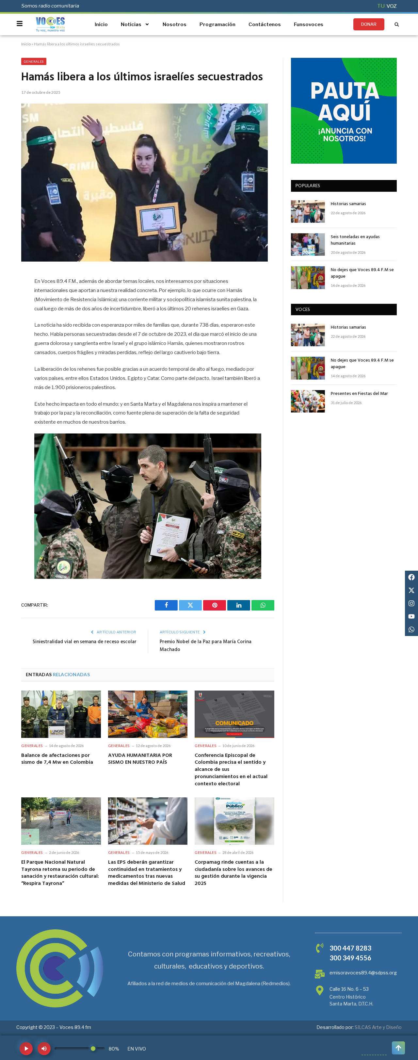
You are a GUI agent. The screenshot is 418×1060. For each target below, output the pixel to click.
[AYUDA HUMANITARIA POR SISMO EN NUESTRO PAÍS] (148, 714)
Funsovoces (308, 24)
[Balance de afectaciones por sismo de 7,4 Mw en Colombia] (61, 714)
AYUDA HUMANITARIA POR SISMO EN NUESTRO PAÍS (140, 759)
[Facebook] (411, 577)
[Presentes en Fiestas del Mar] (308, 401)
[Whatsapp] (411, 629)
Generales (34, 61)
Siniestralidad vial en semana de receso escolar (85, 642)
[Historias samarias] (308, 211)
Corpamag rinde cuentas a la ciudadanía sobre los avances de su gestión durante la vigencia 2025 (233, 873)
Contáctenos (265, 24)
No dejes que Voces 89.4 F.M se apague (362, 273)
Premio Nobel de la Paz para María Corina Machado (205, 646)
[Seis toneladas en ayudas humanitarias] (308, 244)
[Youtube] (411, 616)
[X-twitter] (411, 590)
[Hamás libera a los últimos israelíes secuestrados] (144, 260)
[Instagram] (411, 603)
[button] (397, 24)
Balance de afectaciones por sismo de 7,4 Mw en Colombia (57, 759)
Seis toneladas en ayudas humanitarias (355, 240)
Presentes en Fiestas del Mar (359, 394)
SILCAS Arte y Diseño (378, 1027)
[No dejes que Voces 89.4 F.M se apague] (308, 277)
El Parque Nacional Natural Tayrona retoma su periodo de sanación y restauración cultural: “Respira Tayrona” (60, 873)
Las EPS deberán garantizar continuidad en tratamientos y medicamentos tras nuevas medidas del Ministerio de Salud (146, 873)
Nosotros (174, 24)
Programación (217, 24)
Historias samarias (348, 204)
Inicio (101, 24)
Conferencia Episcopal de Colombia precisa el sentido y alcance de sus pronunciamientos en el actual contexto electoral (231, 770)
